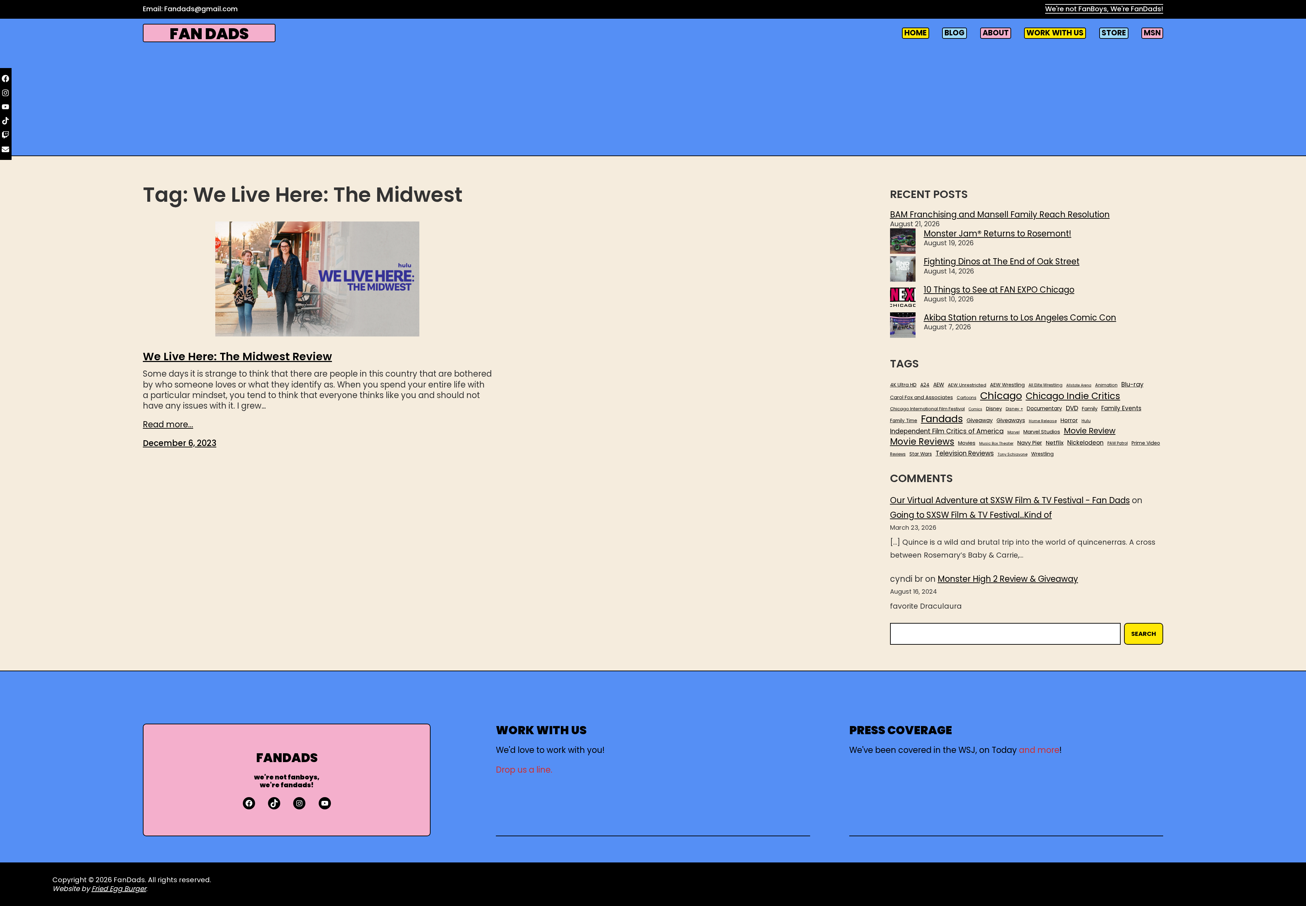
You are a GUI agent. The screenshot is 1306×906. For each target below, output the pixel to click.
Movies (966, 443)
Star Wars (920, 454)
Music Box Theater (996, 443)
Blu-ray (1132, 384)
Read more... (168, 424)
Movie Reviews (922, 442)
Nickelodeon (1085, 442)
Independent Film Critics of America (947, 431)
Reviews (898, 454)
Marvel (1013, 432)
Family (1090, 409)
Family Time (903, 421)
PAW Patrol (1117, 443)
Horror (1069, 420)
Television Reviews (965, 453)
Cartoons (966, 397)
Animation (1106, 385)
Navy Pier (1029, 442)
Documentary (1044, 408)
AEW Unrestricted (967, 385)
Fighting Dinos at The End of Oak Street (1001, 261)
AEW (938, 384)
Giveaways (1011, 420)
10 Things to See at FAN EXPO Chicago (999, 289)
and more (1039, 750)
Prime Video (1146, 443)
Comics (975, 409)
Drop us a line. (524, 769)
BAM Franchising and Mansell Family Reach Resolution (1000, 214)
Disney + (1014, 409)
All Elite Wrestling (1045, 385)
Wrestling (1042, 454)
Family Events (1121, 408)
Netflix (1055, 443)
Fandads (942, 419)
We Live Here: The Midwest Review (237, 356)
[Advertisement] (653, 98)
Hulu (1086, 421)
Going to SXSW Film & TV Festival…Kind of (971, 515)
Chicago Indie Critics (1073, 396)
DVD (1072, 408)
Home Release (1043, 421)
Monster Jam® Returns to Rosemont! (997, 233)
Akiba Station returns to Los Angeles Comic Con (1020, 317)
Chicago (1001, 395)
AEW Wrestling (1007, 385)
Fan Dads (209, 34)
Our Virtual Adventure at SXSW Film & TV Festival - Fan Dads (1010, 500)
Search (1143, 633)
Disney (994, 409)
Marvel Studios (1041, 431)
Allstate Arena (1078, 385)
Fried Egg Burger (118, 888)
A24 (925, 385)
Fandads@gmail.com (201, 9)
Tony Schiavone (1012, 454)
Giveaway (980, 420)
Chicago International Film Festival (927, 409)
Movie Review (1090, 431)
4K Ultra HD (903, 385)
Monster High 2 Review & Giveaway (1008, 578)
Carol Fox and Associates (921, 397)
